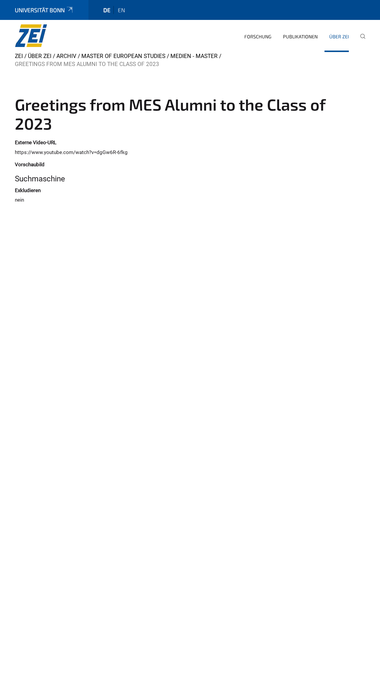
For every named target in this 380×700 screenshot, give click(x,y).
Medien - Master (194, 56)
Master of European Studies (123, 56)
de (106, 10)
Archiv (66, 56)
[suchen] (360, 40)
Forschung (257, 36)
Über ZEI (339, 36)
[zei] (43, 35)
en (121, 10)
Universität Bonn (40, 10)
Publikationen (300, 36)
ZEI (19, 56)
